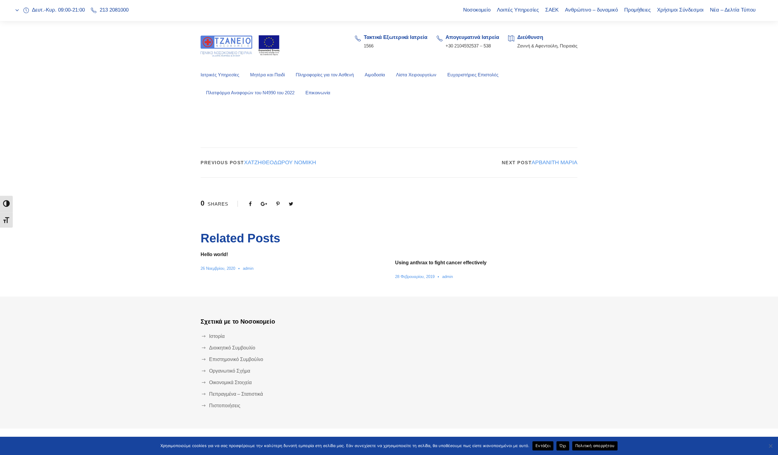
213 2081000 (114, 10)
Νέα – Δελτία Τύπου (733, 10)
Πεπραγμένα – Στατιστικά (236, 394)
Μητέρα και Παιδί (267, 74)
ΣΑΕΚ (552, 10)
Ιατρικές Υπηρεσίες (220, 74)
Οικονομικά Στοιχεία (230, 382)
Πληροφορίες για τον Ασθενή (325, 74)
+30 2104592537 (462, 45)
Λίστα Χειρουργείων (416, 74)
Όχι (562, 445)
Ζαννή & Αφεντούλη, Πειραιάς (547, 45)
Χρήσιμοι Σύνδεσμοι (680, 10)
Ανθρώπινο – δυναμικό (591, 10)
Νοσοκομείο (477, 10)
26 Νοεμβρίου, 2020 (218, 268)
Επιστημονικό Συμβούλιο (236, 359)
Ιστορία (217, 336)
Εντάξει (542, 445)
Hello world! (214, 254)
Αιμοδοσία (375, 74)
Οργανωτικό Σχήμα (229, 370)
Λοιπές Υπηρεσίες (518, 10)
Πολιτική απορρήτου (595, 445)
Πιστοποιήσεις (224, 405)
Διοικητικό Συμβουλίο (232, 347)
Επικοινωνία (317, 92)
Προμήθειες (637, 10)
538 (487, 45)
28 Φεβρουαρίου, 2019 (415, 276)
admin (248, 268)
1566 (369, 45)
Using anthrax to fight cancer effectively (441, 262)
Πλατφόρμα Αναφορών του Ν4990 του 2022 (250, 92)
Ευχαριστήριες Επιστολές (472, 74)
